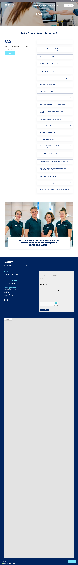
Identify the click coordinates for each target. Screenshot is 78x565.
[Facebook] (71, 0)
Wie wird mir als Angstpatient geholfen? (51, 63)
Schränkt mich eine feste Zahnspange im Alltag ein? (54, 161)
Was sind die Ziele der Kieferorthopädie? (51, 98)
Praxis (45, 5)
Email (41, 278)
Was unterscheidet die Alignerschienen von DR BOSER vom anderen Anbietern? (54, 169)
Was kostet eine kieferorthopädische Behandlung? (53, 78)
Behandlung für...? (44, 294)
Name (41, 273)
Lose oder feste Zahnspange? (48, 84)
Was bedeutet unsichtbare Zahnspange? (51, 119)
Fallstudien (55, 5)
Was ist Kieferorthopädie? (47, 91)
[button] (55, 42)
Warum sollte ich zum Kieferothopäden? (51, 42)
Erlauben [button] (72, 561)
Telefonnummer (44, 284)
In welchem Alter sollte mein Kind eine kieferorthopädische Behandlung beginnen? (52, 49)
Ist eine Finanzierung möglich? (48, 183)
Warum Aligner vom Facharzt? (48, 176)
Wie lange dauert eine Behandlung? (49, 56)
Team (49, 5)
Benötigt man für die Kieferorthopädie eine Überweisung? (51, 111)
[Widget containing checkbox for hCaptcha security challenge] (49, 304)
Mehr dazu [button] (4, 561)
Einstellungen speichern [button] (61, 561)
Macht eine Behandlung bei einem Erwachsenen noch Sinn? (54, 190)
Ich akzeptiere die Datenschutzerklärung (49, 290)
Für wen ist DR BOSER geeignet (48, 132)
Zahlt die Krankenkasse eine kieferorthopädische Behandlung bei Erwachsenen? (53, 70)
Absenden (44, 309)
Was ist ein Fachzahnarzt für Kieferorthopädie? (52, 104)
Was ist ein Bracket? (45, 126)
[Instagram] (73, 0)
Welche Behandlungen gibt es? (48, 139)
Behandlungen (38, 5)
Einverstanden (44, 292)
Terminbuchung (69, 5)
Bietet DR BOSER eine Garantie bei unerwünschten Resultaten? (53, 154)
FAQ (61, 5)
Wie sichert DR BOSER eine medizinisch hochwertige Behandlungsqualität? (54, 146)
